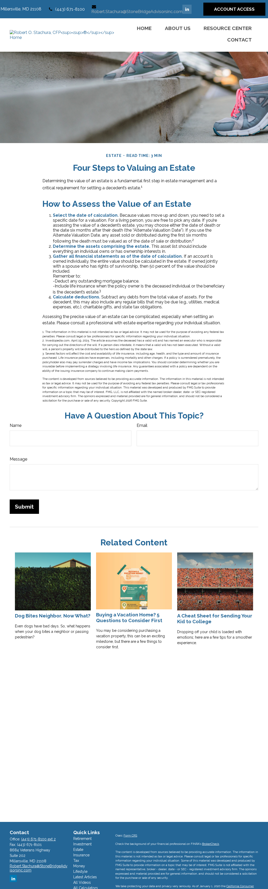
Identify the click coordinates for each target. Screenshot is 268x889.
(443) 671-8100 (70, 9)
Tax (76, 860)
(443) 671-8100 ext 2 (38, 839)
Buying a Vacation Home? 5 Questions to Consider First (129, 617)
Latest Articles (85, 877)
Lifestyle (80, 871)
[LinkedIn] (187, 9)
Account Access (234, 9)
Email (142, 425)
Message (18, 459)
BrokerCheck (210, 844)
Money (79, 866)
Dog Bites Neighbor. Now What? (52, 616)
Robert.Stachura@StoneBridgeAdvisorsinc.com (136, 11)
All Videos (82, 882)
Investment (82, 844)
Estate (78, 849)
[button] (144, 28)
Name (15, 425)
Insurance (81, 855)
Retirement (82, 839)
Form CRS (130, 835)
